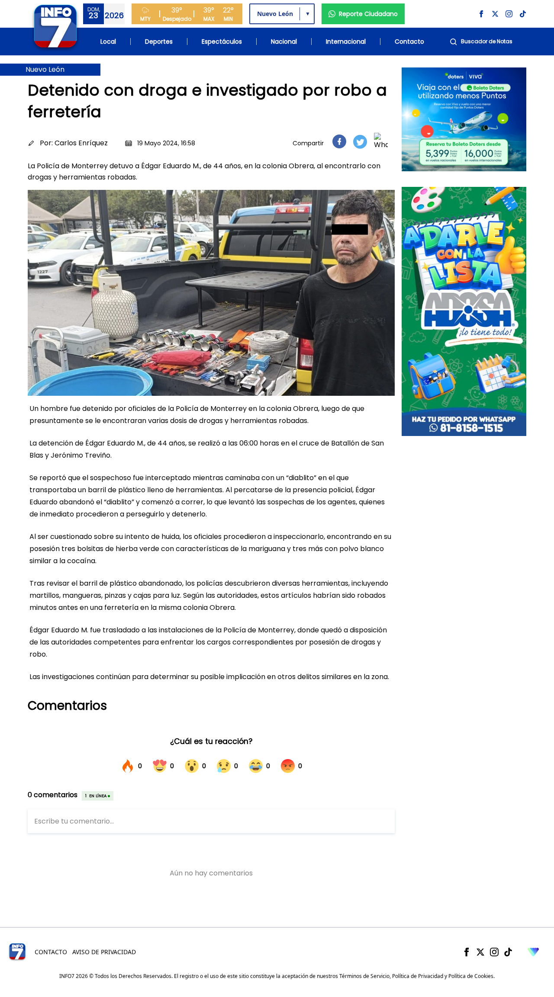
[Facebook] (466, 952)
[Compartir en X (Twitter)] (360, 142)
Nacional (284, 41)
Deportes (159, 41)
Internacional (346, 41)
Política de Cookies (470, 976)
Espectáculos (222, 41)
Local (108, 41)
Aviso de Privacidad (104, 952)
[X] (480, 952)
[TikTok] (508, 952)
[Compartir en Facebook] (339, 141)
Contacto (409, 41)
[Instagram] (494, 952)
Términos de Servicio (364, 976)
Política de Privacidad (417, 976)
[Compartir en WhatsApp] (381, 141)
